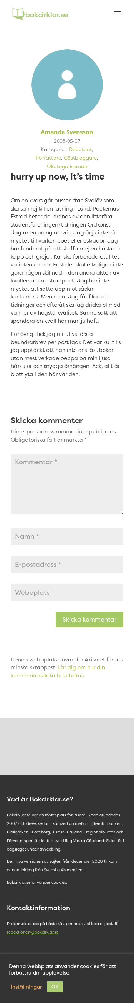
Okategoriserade (67, 166)
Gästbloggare (80, 157)
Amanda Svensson (67, 132)
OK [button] (54, 986)
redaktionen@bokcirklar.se (33, 932)
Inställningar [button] (26, 987)
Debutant (80, 149)
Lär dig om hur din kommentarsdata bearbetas (58, 671)
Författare (48, 157)
